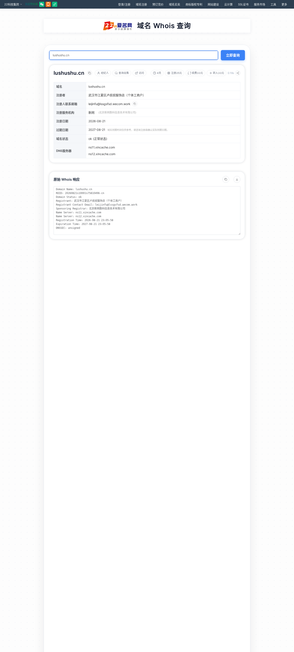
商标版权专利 (194, 4)
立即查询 (233, 55)
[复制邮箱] (134, 103)
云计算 (228, 4)
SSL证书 (243, 4)
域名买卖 (174, 4)
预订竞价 (158, 4)
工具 (273, 4)
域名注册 (141, 4)
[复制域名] (89, 73)
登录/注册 (124, 4)
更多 (284, 4)
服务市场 (259, 4)
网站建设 (213, 4)
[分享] (237, 73)
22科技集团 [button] (11, 4)
